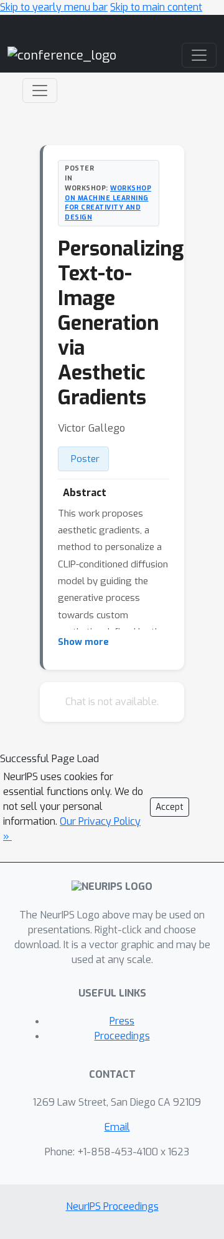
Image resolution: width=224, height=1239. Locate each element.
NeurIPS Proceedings (112, 1206)
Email (117, 1127)
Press (122, 1021)
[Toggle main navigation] (199, 55)
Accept (170, 807)
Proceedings (122, 1035)
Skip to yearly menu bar (54, 7)
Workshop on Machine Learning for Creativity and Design (108, 202)
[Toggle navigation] (39, 90)
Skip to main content (156, 7)
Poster (85, 459)
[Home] (61, 54)
